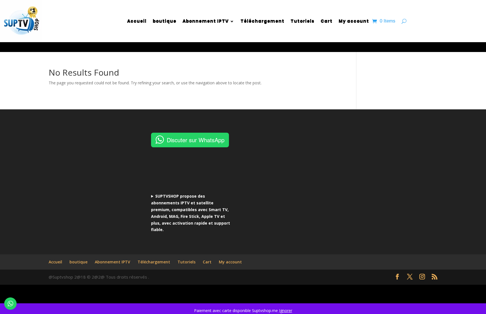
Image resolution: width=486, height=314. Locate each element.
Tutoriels (302, 21)
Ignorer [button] (285, 310)
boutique (164, 21)
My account (354, 21)
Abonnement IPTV (206, 21)
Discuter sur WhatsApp (195, 140)
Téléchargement (262, 21)
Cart (326, 21)
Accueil (137, 21)
